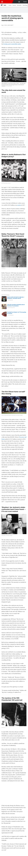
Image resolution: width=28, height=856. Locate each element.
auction (19, 205)
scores (25, 1)
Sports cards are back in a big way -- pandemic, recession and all (16, 297)
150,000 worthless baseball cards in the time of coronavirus (16, 305)
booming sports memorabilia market (12, 44)
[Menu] (2, 1)
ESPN (8, 1)
